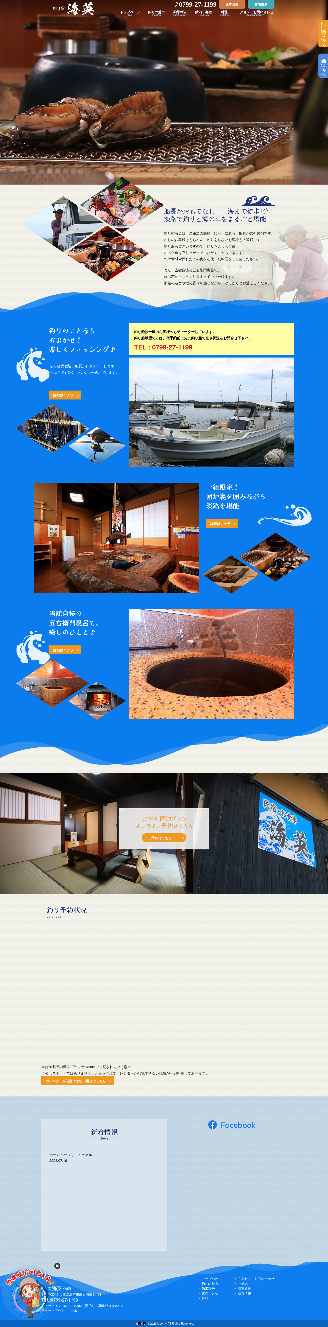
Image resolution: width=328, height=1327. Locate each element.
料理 (204, 1298)
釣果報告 (208, 1288)
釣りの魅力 (209, 1283)
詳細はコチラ (63, 394)
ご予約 (243, 1283)
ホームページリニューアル (70, 1154)
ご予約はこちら (323, 33)
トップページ (211, 1278)
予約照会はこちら (323, 65)
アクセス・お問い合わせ (256, 1278)
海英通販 (232, 4)
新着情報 (261, 4)
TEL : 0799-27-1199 (163, 347)
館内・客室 (209, 1293)
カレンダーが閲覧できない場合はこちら (76, 1080)
